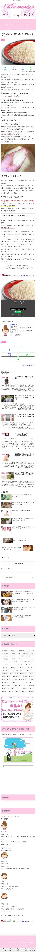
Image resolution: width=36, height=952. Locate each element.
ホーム (9, 940)
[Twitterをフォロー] (11, 335)
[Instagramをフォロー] (16, 335)
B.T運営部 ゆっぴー (15, 324)
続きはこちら (6, 848)
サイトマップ (26, 940)
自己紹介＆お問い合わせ (26, 942)
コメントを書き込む (18, 563)
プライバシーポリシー (9, 942)
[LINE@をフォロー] (18, 335)
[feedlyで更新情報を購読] (21, 335)
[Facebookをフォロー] (14, 335)
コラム (4, 341)
